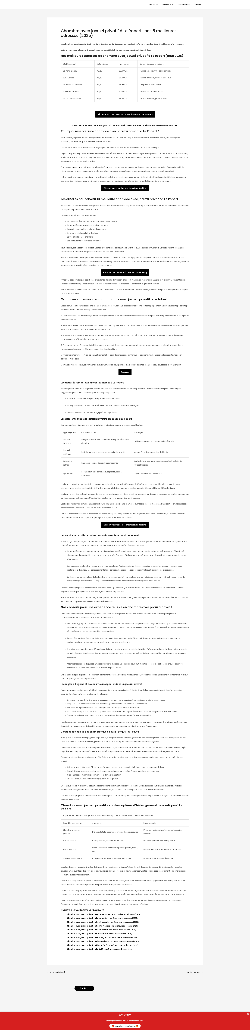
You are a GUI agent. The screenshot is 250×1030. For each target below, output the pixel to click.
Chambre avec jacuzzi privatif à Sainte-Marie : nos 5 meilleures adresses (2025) (102, 925)
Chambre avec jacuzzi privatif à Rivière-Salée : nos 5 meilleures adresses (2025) (102, 945)
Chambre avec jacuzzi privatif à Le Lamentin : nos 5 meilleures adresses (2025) (102, 918)
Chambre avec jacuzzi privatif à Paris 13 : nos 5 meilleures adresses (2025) (100, 949)
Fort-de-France (103, 167)
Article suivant (195, 972)
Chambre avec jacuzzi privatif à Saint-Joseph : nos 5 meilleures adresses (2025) (103, 922)
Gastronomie (184, 4)
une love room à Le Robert (80, 167)
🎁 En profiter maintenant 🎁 (125, 1026)
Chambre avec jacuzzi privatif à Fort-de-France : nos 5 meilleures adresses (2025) (103, 914)
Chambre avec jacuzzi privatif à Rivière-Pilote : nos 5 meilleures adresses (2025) (103, 941)
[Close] (248, 1014)
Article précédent (56, 972)
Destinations (168, 4)
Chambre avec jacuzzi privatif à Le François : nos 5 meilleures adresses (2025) (102, 937)
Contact (197, 4)
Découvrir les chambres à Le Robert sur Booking (125, 272)
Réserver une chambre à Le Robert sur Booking (125, 188)
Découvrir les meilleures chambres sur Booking (125, 524)
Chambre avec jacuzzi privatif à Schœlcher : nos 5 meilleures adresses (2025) (101, 929)
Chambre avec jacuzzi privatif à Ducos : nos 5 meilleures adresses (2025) (99, 933)
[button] (156, 4)
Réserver (125, 372)
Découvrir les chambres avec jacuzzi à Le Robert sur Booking (125, 114)
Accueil (152, 4)
